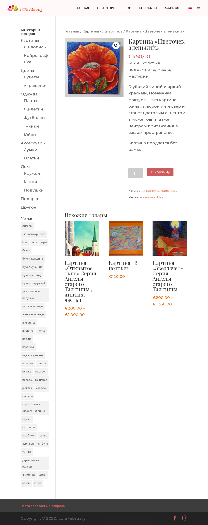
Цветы (27, 70)
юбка (37, 483)
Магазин (173, 9)
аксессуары (39, 242)
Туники (31, 126)
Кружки (32, 173)
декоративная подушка (31, 294)
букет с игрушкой (33, 283)
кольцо (26, 338)
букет (26, 250)
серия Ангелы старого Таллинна (34, 407)
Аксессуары (33, 143)
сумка (43, 435)
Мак (160, 197)
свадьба (27, 396)
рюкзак (27, 388)
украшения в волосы (30, 463)
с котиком (28, 427)
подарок (40, 371)
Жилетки (33, 109)
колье (41, 330)
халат (42, 474)
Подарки (30, 198)
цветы (26, 483)
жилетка (28, 330)
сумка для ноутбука (35, 443)
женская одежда (33, 314)
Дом (25, 166)
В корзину (160, 172)
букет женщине (32, 258)
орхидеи (27, 363)
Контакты (148, 9)
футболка (28, 474)
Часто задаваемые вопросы (43, 506)
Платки (31, 158)
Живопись (112, 31)
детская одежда (32, 306)
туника (26, 451)
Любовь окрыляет (34, 234)
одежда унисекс (33, 355)
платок (42, 363)
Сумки (30, 149)
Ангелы (27, 225)
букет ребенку (32, 275)
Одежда (29, 94)
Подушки (34, 190)
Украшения (36, 85)
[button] (116, 45)
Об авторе (106, 9)
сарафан (41, 388)
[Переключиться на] (190, 11)
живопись (148, 197)
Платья (31, 100)
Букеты (31, 77)
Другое (28, 207)
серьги (26, 419)
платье (26, 371)
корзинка (28, 347)
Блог (126, 9)
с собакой (28, 435)
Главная (81, 9)
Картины (90, 31)
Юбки (30, 134)
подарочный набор (34, 379)
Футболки (34, 117)
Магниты (33, 181)
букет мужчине (32, 266)
